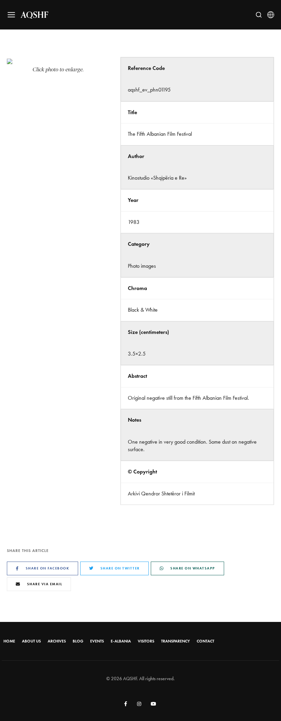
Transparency (175, 641)
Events (97, 641)
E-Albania (121, 641)
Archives (57, 641)
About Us (31, 641)
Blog (78, 641)
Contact (205, 641)
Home (9, 641)
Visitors (146, 641)
